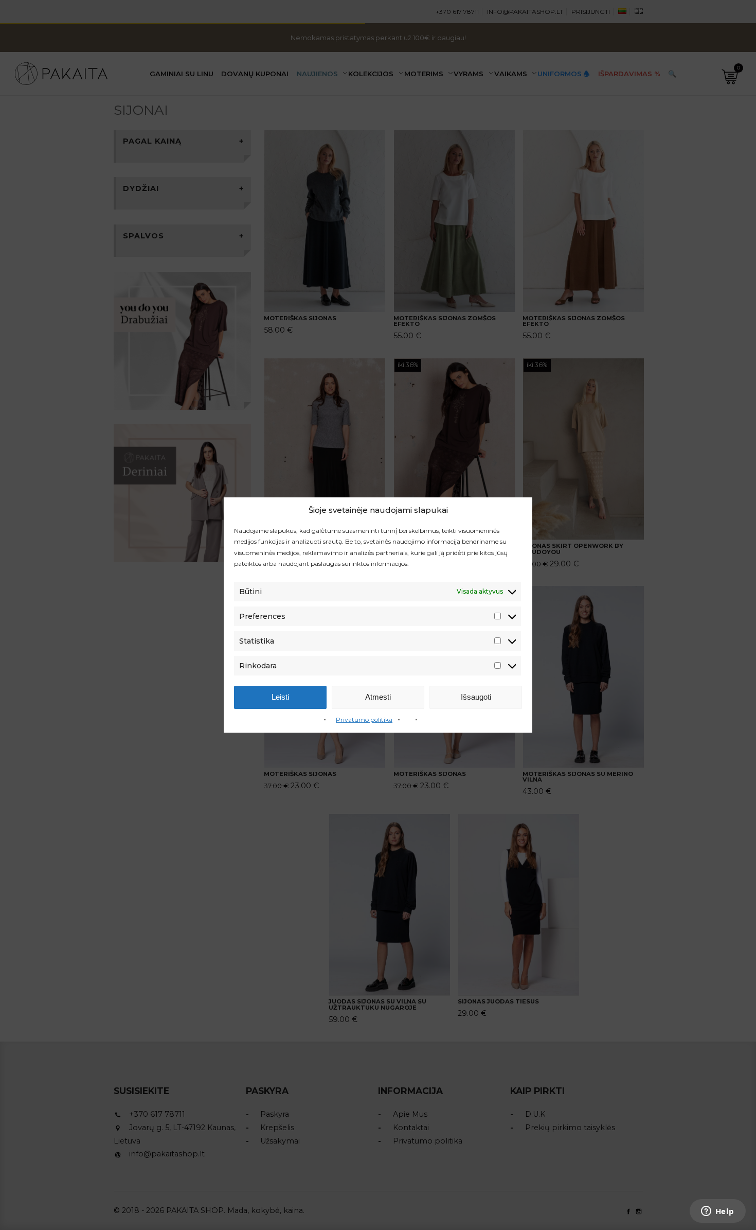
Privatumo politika (364, 719)
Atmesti (378, 696)
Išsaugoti (476, 696)
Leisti (280, 696)
